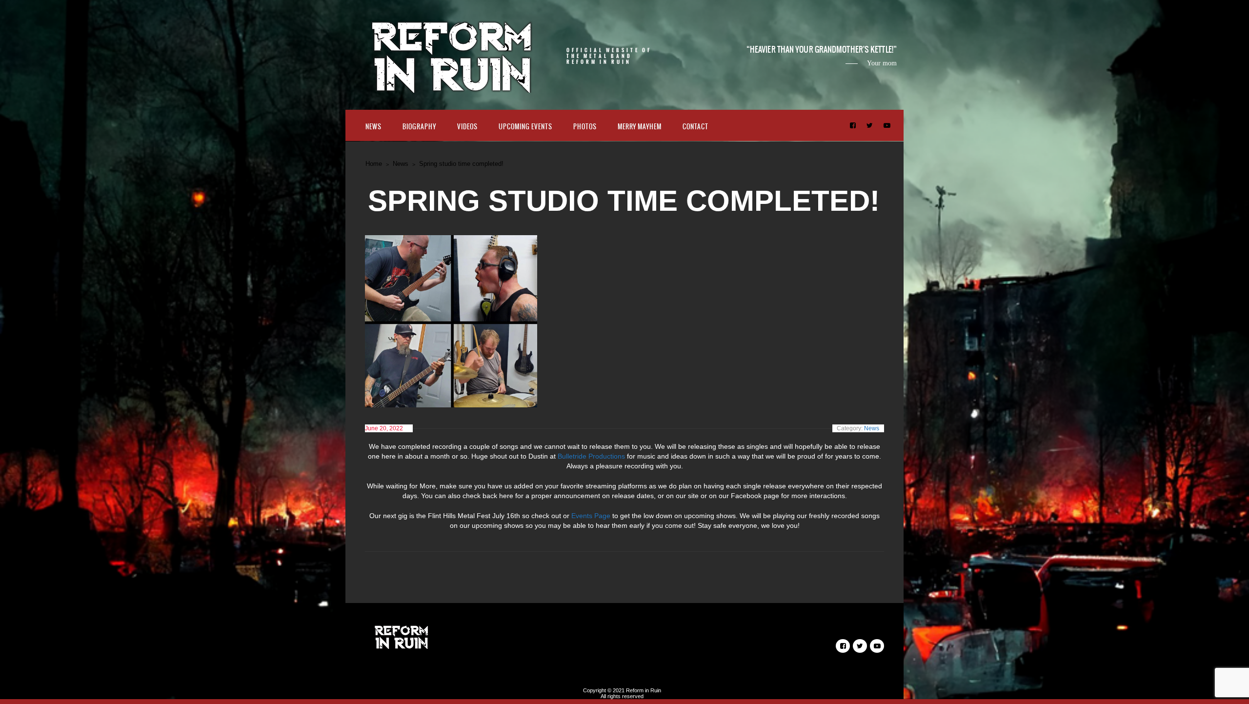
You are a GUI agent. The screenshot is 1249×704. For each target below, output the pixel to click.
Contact (695, 126)
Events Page (590, 516)
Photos (585, 126)
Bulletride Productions (591, 456)
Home (373, 163)
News (373, 126)
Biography (419, 126)
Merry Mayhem (640, 126)
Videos (467, 126)
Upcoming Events (525, 126)
